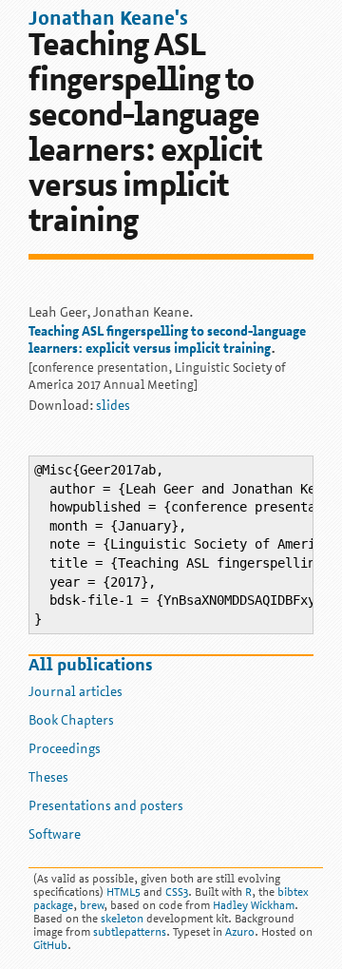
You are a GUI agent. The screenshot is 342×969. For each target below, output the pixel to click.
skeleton (122, 919)
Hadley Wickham (253, 906)
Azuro (240, 933)
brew (92, 906)
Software (54, 835)
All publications (90, 666)
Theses (48, 778)
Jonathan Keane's (108, 19)
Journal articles (75, 693)
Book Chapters (71, 721)
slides (113, 406)
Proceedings (64, 750)
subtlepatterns (129, 933)
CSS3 (176, 893)
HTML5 (123, 893)
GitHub (50, 946)
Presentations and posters (105, 807)
